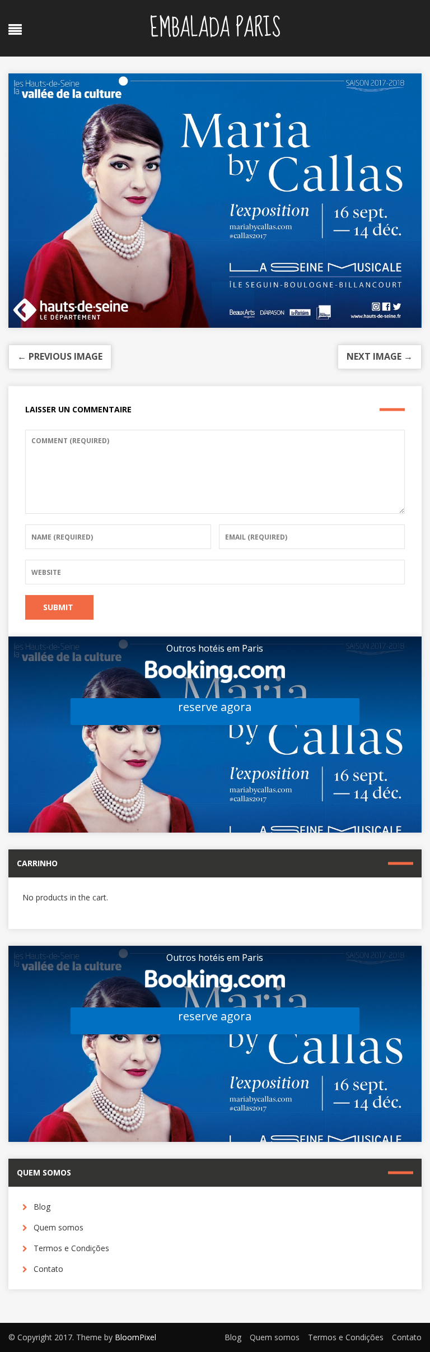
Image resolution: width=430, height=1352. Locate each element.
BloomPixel (135, 1337)
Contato (48, 1268)
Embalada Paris (215, 28)
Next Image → (380, 356)
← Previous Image (59, 356)
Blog (42, 1206)
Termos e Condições (71, 1248)
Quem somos (58, 1227)
